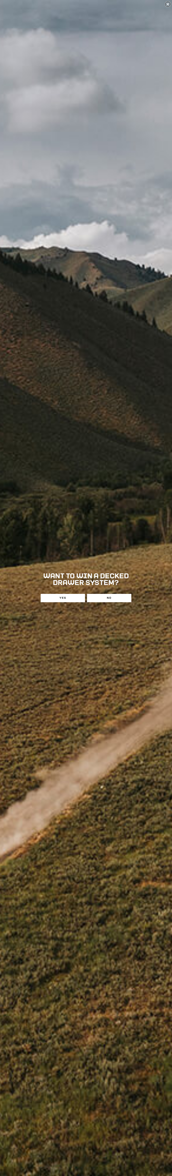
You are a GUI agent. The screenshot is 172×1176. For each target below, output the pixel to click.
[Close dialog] (167, 4)
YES (62, 598)
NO (109, 598)
